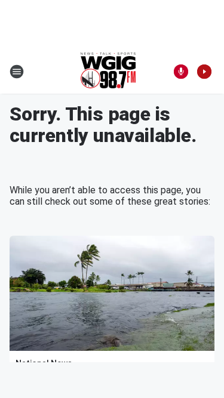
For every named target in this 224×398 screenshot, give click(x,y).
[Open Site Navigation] (17, 71)
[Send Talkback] (181, 71)
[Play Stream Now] (204, 71)
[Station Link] (108, 72)
